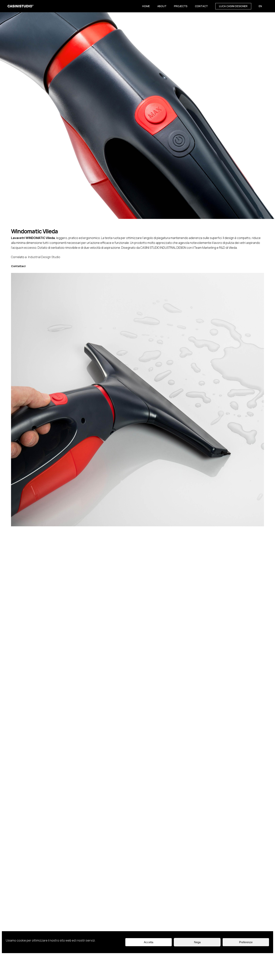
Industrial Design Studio (44, 257)
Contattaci (18, 266)
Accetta (148, 942)
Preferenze (246, 942)
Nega (197, 942)
